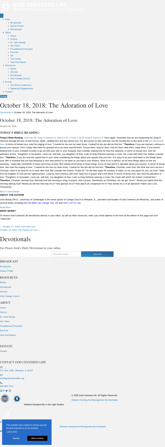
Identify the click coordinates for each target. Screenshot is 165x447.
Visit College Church (20, 78)
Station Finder (17, 26)
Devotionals (16, 29)
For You (77, 203)
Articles (14, 72)
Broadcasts (15, 23)
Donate (3, 351)
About (8, 32)
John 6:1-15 (62, 137)
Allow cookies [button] (37, 438)
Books (13, 69)
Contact (9, 91)
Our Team (15, 45)
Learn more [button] (12, 432)
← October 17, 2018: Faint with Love (17, 226)
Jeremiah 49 (30, 137)
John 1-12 (68, 203)
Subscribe (97, 254)
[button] (9, 191)
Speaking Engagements (21, 88)
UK (11, 55)
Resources (10, 65)
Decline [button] (16, 438)
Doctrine (14, 52)
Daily (7, 19)
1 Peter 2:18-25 (76, 137)
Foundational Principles (21, 49)
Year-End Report (18, 62)
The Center (15, 59)
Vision (13, 36)
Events (8, 82)
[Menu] (1, 16)
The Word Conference (20, 85)
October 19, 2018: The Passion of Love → (20, 230)
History (13, 39)
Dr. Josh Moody (18, 42)
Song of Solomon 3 (46, 137)
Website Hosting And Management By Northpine (94, 400)
